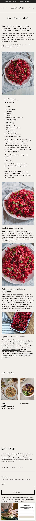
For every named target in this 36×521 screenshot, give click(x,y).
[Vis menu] (2, 8)
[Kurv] (33, 8)
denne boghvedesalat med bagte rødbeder (16, 348)
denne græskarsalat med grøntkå (18, 342)
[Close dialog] (34, 504)
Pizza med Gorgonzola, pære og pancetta (7, 406)
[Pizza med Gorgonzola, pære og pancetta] (9, 389)
